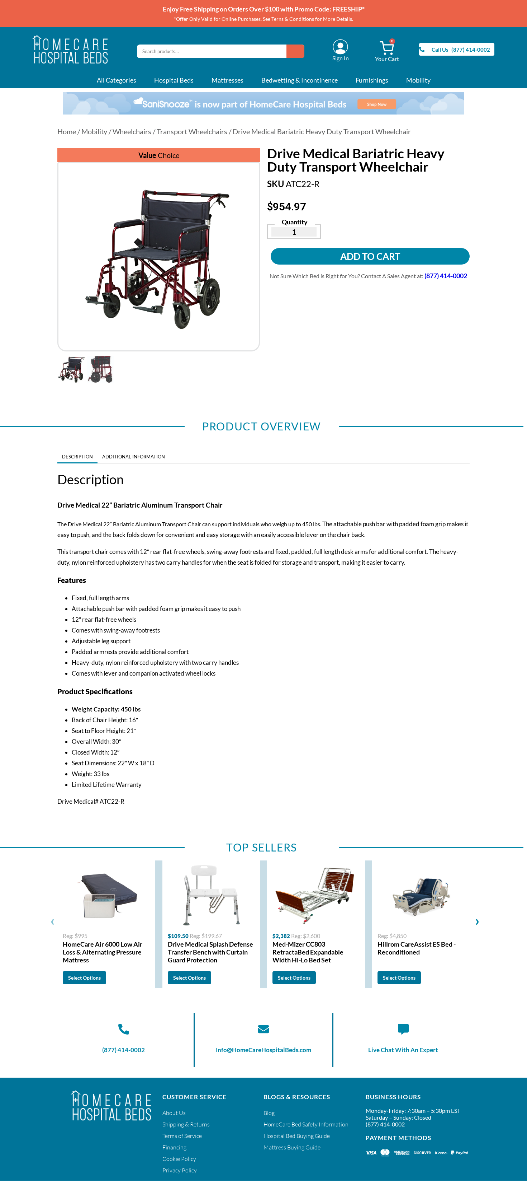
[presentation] (52, 920)
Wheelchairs (132, 131)
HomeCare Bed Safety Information (306, 1124)
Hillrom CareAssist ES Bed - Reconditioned (417, 948)
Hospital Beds (174, 80)
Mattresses (227, 80)
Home (66, 131)
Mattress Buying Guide (292, 1147)
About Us (174, 1112)
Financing (174, 1147)
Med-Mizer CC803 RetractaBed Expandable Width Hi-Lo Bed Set (307, 952)
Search (295, 51)
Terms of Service (182, 1135)
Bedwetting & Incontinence (299, 80)
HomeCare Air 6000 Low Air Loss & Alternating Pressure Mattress (102, 952)
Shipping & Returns (186, 1124)
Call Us (440, 49)
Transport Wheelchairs (192, 131)
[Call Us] (421, 49)
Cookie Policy (179, 1158)
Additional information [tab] (133, 456)
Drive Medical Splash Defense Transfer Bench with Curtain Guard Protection (210, 952)
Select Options (84, 978)
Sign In (340, 58)
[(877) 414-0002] (123, 1029)
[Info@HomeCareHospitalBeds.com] (263, 1029)
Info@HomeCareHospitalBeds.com (263, 1050)
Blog (269, 1112)
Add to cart (370, 256)
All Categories (116, 80)
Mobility (418, 80)
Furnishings (372, 80)
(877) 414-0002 (123, 1050)
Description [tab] (77, 456)
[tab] (174, 454)
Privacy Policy (179, 1170)
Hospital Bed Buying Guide (297, 1135)
